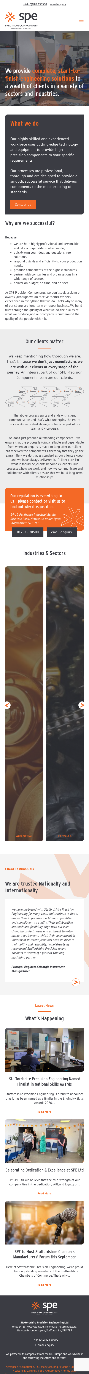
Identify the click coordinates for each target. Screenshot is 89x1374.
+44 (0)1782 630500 (35, 4)
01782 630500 (28, 532)
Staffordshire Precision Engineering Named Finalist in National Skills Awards (44, 1081)
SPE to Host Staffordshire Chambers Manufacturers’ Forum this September (44, 1254)
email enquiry (58, 4)
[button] (7, 705)
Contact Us (23, 205)
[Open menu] (81, 20)
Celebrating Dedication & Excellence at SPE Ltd (44, 1170)
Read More (45, 1112)
